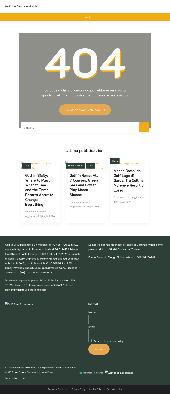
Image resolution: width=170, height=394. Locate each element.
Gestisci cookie (114, 389)
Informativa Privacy (15, 378)
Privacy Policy (78, 389)
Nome (92, 312)
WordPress (47, 372)
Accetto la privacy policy (108, 341)
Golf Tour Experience (42, 367)
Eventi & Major (75, 165)
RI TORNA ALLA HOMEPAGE (83, 109)
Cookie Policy (96, 389)
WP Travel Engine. (17, 372)
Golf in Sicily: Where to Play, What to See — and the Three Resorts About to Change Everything (39, 190)
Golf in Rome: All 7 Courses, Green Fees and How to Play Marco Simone (84, 185)
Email (91, 326)
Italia (26, 165)
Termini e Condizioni (58, 389)
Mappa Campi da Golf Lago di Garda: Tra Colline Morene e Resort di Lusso (129, 180)
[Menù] (81, 17)
